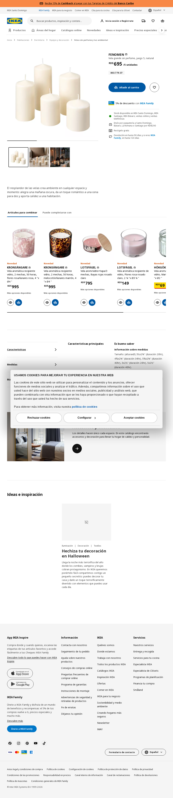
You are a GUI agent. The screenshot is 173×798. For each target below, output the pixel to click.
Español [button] (157, 10)
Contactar (137, 10)
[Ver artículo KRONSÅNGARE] (23, 243)
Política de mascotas (17, 781)
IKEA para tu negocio (62, 10)
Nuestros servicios (143, 645)
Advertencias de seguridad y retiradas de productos (76, 699)
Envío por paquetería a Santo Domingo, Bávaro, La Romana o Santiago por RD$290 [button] (135, 124)
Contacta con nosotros (74, 645)
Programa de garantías (73, 684)
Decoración (83, 545)
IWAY (100, 729)
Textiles (97, 545)
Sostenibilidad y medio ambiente (109, 704)
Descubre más (15, 720)
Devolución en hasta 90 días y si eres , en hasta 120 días (134, 137)
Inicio (9, 40)
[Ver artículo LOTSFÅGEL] (97, 243)
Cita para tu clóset (121, 10)
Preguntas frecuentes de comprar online (74, 676)
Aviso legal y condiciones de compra (25, 769)
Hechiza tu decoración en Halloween (84, 553)
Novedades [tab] (94, 30)
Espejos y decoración (59, 40)
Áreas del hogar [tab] (46, 30)
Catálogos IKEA (105, 670)
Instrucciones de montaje (75, 690)
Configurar (84, 417)
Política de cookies (56, 769)
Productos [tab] (19, 30)
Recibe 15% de (53, 3)
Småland (138, 689)
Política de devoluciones (146, 775)
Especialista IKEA (142, 664)
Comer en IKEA (82, 10)
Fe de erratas (68, 707)
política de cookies (84, 406)
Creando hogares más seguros (109, 714)
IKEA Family (44, 10)
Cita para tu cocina (100, 10)
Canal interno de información (89, 775)
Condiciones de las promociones (23, 775)
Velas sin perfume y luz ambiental (91, 40)
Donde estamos (106, 651)
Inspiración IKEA (106, 677)
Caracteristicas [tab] (16, 349)
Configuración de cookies (81, 769)
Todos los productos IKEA (111, 664)
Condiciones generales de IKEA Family (49, 781)
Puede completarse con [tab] (57, 212)
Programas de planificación (148, 677)
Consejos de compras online (76, 668)
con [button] (135, 103)
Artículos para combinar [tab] (22, 212)
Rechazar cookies (38, 417)
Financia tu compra (143, 683)
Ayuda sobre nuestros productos (73, 659)
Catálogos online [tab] (71, 30)
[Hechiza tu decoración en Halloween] (86, 522)
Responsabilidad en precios (57, 775)
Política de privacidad (142, 769)
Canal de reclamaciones (118, 775)
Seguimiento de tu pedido (75, 651)
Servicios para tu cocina (146, 657)
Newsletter (103, 722)
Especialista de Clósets (145, 670)
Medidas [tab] (12, 364)
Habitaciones (23, 40)
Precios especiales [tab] (145, 30)
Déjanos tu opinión (71, 713)
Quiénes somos (105, 645)
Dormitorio (39, 40)
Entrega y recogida (143, 651)
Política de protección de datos (113, 769)
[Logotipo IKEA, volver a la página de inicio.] (14, 21)
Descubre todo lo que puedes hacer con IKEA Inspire (32, 659)
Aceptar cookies (134, 417)
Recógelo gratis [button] (121, 130)
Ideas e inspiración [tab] (117, 30)
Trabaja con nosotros (109, 657)
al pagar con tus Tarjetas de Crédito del (97, 3)
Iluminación (67, 545)
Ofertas (101, 683)
